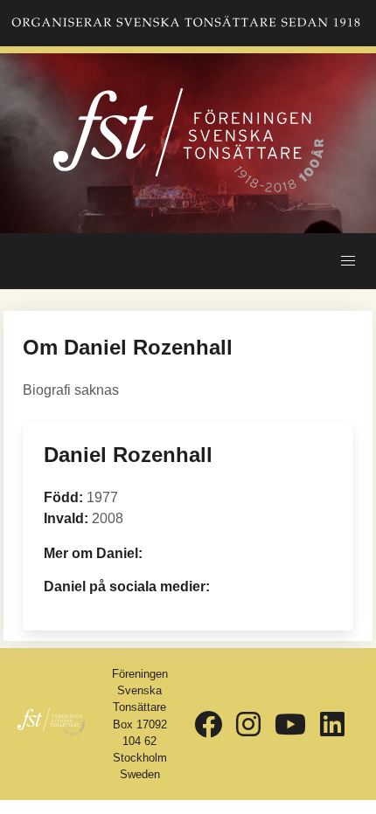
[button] (348, 261)
